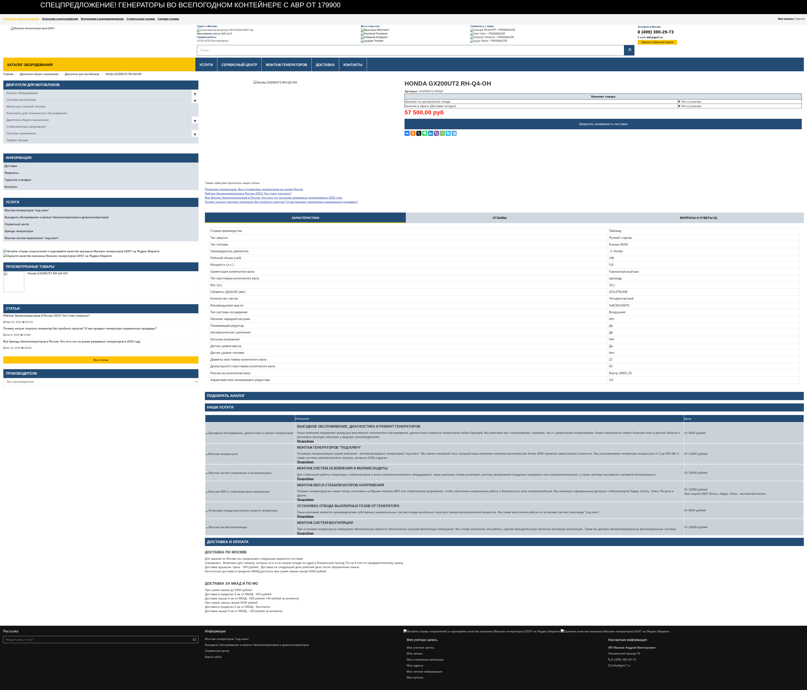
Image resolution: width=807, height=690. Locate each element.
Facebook (382, 33)
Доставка (11, 166)
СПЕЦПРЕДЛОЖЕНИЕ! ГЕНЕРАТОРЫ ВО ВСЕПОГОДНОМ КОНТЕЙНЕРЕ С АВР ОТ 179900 (190, 5)
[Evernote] (424, 133)
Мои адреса (415, 665)
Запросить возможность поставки (603, 124)
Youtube (378, 40)
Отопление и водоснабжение (60, 18)
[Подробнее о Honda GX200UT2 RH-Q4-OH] (13, 281)
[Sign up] (194, 639)
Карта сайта (213, 656)
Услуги (206, 65)
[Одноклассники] (412, 133)
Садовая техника (168, 18)
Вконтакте (382, 29)
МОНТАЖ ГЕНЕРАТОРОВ (286, 65)
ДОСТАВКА (325, 65)
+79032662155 (506, 29)
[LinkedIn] (430, 133)
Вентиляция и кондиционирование (102, 18)
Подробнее (305, 441)
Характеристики (305, 217)
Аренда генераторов (19, 231)
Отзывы (500, 217)
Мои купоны (415, 677)
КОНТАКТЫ (353, 65)
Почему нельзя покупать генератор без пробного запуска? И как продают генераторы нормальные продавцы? (80, 328)
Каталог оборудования (30, 65)
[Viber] (436, 133)
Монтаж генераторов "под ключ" (27, 210)
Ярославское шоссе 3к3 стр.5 (214, 33)
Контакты (11, 186)
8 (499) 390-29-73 (656, 31)
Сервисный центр (17, 224)
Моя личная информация (424, 671)
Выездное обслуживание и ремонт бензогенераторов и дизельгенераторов (56, 217)
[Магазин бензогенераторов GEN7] (77, 40)
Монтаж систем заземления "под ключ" (32, 238)
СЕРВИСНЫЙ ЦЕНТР (239, 65)
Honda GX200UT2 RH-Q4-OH (48, 273)
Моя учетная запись (420, 647)
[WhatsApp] (442, 133)
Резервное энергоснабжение (21, 18)
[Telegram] (454, 133)
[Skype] (448, 133)
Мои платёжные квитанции (425, 659)
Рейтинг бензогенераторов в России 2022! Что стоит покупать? (46, 315)
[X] (418, 133)
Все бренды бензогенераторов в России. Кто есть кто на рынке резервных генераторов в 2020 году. (72, 341)
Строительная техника (141, 18)
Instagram (382, 37)
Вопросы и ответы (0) (698, 217)
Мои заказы (415, 653)
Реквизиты (12, 172)
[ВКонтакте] (407, 133)
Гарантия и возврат (18, 179)
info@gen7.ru (655, 37)
